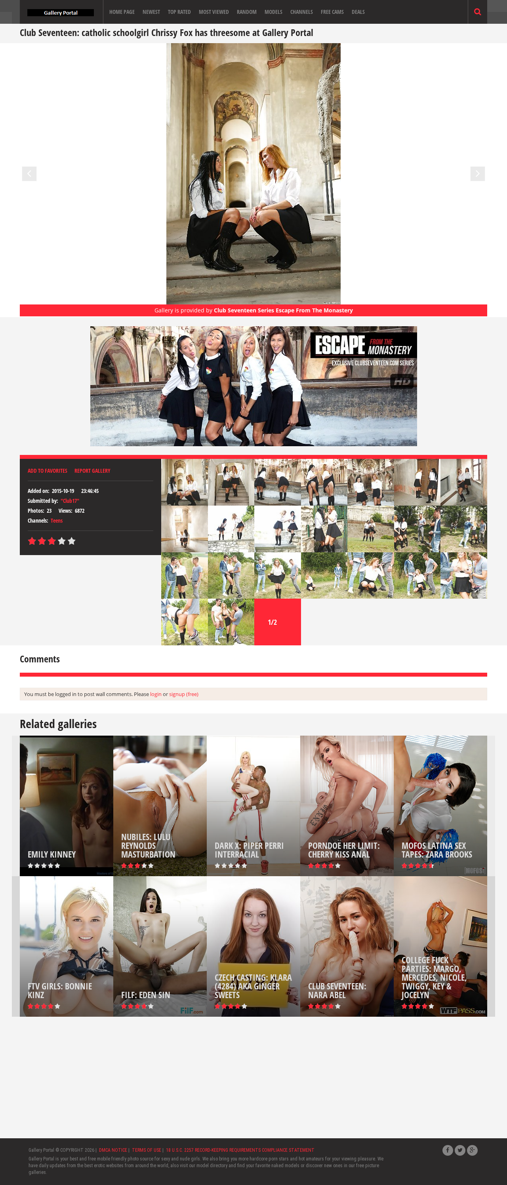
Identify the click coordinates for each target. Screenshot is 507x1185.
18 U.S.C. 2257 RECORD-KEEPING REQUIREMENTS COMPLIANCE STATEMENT (240, 1150)
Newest (151, 11)
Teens (57, 520)
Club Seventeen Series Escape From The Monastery (283, 310)
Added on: (39, 491)
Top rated (179, 11)
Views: (65, 510)
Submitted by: (43, 500)
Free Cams (332, 11)
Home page (122, 11)
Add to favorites (47, 470)
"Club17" (70, 500)
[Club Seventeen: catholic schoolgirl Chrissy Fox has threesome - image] (184, 481)
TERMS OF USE (146, 1150)
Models (273, 11)
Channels (301, 11)
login (156, 694)
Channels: (38, 520)
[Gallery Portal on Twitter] (460, 1150)
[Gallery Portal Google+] (472, 1150)
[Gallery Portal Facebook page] (447, 1150)
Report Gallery (92, 470)
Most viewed (214, 11)
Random (247, 11)
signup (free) (183, 694)
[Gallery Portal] (60, 12)
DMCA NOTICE (113, 1150)
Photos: (36, 510)
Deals (358, 11)
